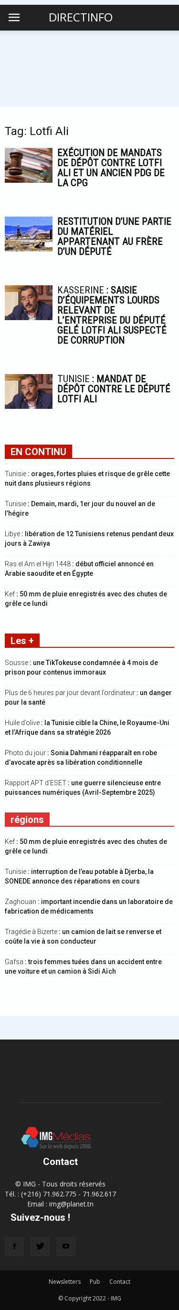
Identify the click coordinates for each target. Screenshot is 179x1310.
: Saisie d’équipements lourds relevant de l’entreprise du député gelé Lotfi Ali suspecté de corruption (112, 315)
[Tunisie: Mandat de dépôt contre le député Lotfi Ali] (29, 391)
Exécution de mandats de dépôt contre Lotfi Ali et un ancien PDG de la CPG (111, 167)
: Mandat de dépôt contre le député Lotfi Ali (113, 389)
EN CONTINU (38, 451)
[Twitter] (40, 1246)
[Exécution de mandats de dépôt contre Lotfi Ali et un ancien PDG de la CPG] (29, 165)
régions (27, 819)
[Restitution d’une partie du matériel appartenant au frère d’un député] (29, 234)
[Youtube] (65, 1246)
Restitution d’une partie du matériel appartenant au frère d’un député (114, 236)
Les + (22, 640)
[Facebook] (14, 1246)
